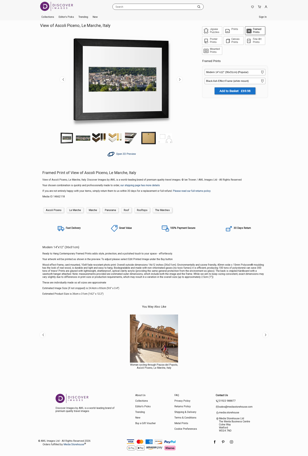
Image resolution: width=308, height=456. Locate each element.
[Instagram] (231, 443)
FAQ (176, 395)
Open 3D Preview (126, 153)
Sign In (263, 16)
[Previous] (63, 79)
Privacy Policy (182, 400)
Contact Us (222, 395)
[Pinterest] (223, 443)
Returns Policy (182, 406)
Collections (47, 16)
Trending (83, 16)
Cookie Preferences (185, 428)
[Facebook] (214, 443)
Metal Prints (181, 423)
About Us (140, 395)
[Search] (199, 7)
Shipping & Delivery (185, 412)
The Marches (162, 210)
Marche (93, 210)
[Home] (60, 10)
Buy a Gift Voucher (145, 423)
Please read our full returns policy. (192, 190)
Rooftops (142, 210)
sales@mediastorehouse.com (235, 406)
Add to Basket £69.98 (235, 91)
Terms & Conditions (185, 417)
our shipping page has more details (140, 185)
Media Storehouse (74, 444)
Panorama (110, 210)
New (95, 16)
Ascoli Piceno (53, 210)
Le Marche (75, 210)
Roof (126, 210)
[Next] (180, 79)
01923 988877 (227, 400)
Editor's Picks (66, 16)
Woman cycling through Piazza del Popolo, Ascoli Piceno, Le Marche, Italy (154, 366)
